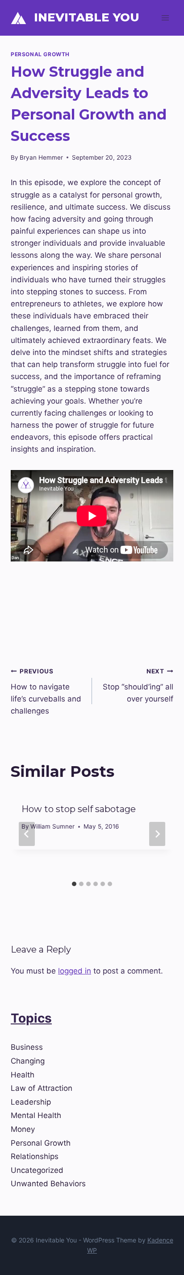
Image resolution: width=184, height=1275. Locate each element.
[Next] (157, 834)
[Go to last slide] (27, 834)
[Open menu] (165, 18)
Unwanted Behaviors (48, 1183)
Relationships (35, 1156)
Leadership (31, 1102)
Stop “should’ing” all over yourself (138, 685)
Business (27, 1047)
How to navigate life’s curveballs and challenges (46, 691)
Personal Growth (40, 54)
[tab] (74, 884)
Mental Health (36, 1115)
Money (23, 1129)
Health (22, 1074)
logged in (74, 970)
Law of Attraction (41, 1088)
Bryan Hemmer (41, 157)
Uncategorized (37, 1170)
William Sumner (52, 826)
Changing (28, 1060)
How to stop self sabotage (78, 809)
